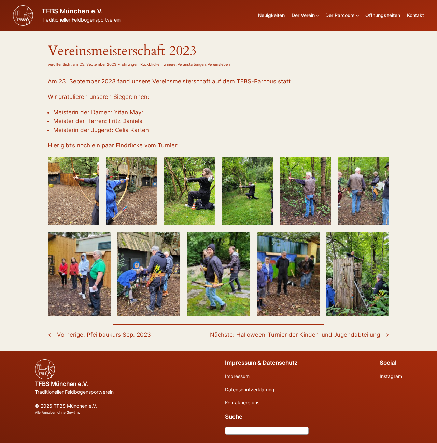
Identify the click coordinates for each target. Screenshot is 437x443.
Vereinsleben (219, 64)
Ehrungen (130, 64)
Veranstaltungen (192, 64)
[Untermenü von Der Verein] (317, 15)
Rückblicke (149, 64)
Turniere (168, 64)
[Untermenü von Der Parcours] (357, 15)
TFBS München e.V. (72, 11)
